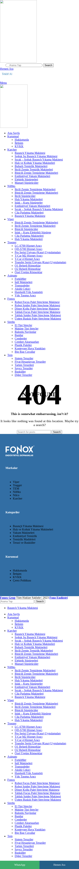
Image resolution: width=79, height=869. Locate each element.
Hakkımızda (22, 139)
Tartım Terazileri (24, 365)
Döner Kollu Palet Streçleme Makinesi (37, 308)
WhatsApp (19, 864)
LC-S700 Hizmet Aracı (28, 245)
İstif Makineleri (23, 282)
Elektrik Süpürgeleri (26, 179)
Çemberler (21, 338)
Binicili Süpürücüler (26, 229)
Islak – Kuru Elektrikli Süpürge (33, 232)
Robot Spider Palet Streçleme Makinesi (37, 305)
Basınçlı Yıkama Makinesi (30, 152)
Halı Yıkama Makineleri (29, 199)
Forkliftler (20, 278)
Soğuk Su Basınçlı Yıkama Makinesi (36, 156)
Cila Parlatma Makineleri (29, 212)
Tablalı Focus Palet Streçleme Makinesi (37, 312)
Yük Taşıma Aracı (25, 295)
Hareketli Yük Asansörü (29, 292)
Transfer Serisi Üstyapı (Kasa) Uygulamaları (40, 262)
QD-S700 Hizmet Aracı (28, 249)
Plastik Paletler (23, 345)
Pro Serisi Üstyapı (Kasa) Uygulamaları (38, 252)
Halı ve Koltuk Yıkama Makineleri (35, 162)
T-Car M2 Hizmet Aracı (28, 255)
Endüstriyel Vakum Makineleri (32, 176)
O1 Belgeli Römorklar (28, 265)
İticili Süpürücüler (25, 196)
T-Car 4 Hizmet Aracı (27, 259)
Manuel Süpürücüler (26, 182)
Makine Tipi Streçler (26, 328)
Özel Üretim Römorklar (28, 272)
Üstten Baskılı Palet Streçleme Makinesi (38, 318)
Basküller (20, 371)
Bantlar (19, 335)
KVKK (19, 146)
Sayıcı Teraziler (24, 368)
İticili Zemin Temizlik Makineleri (34, 169)
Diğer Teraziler (23, 375)
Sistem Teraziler (24, 358)
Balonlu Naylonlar (25, 331)
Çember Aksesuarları (27, 341)
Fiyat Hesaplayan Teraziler (30, 361)
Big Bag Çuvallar (25, 351)
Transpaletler (22, 285)
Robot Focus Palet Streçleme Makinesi (37, 302)
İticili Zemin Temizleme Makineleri (35, 189)
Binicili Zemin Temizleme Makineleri (36, 172)
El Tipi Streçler (23, 325)
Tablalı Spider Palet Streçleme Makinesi (38, 315)
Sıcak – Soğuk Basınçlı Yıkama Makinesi (39, 159)
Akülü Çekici (22, 288)
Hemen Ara (59, 864)
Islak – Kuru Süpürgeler (29, 202)
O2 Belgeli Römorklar (28, 268)
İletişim (19, 143)
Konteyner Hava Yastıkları (30, 348)
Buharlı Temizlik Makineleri (31, 166)
